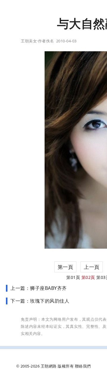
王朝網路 (49, 366)
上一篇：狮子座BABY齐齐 (38, 288)
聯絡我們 (83, 366)
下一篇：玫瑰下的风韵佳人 (39, 301)
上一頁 (92, 266)
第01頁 (73, 277)
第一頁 (65, 266)
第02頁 (88, 277)
